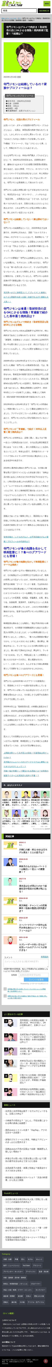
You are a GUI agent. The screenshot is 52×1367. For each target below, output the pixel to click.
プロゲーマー (35, 1284)
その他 (22, 1302)
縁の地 (14, 1302)
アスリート (37, 1265)
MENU (47, 3)
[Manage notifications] (46, 1361)
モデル (30, 1259)
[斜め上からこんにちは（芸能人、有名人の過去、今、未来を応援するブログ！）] (12, 4)
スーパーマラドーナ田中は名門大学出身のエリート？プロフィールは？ (33, 928)
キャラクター (40, 1290)
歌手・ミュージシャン (11, 1265)
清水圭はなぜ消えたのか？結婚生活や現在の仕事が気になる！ (33, 889)
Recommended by (38, 829)
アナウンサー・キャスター (13, 1272)
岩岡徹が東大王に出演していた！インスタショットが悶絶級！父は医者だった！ (27, 990)
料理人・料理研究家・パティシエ (15, 1284)
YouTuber (26, 1265)
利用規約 (44, 957)
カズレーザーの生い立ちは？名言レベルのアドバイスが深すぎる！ (33, 947)
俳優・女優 (7, 1259)
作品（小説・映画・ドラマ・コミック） (17, 1290)
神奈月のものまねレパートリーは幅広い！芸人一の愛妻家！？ (33, 869)
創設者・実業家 (9, 1296)
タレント (39, 1259)
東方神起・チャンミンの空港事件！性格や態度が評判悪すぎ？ (33, 908)
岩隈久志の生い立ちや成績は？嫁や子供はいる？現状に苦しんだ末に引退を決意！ (27, 997)
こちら (14, 1350)
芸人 (19, 18)
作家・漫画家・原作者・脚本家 (14, 1278)
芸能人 (5, 1302)
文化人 (28, 1296)
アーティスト (31, 1272)
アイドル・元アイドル (36, 1302)
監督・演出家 (44, 1272)
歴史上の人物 (39, 1296)
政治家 (20, 1296)
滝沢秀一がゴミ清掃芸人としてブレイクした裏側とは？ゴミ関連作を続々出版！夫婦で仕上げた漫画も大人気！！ (26, 297)
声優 (16, 1259)
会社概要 (30, 1336)
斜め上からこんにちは (9, 18)
